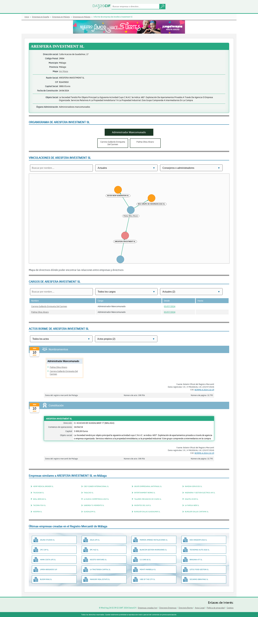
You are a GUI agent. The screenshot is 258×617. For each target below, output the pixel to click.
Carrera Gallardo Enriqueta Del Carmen (49, 306)
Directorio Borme (186, 607)
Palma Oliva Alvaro (40, 312)
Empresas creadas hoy (147, 607)
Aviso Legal (200, 607)
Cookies (230, 607)
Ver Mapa (63, 71)
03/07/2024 (169, 306)
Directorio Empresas (167, 607)
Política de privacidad (216, 607)
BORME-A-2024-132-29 (204, 389)
